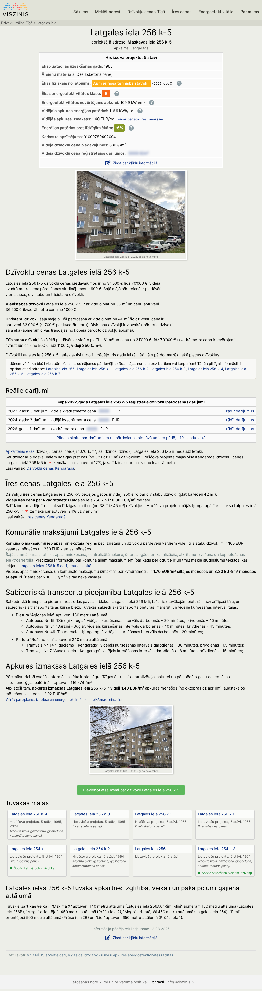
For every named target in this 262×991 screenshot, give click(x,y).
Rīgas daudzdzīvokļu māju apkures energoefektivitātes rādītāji (120, 955)
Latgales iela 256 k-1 (94, 369)
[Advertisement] (218, 311)
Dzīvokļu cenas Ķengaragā (50, 468)
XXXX (104, 410)
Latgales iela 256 (60, 369)
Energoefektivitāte (216, 11)
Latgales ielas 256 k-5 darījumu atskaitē (55, 565)
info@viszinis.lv (180, 981)
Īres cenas (181, 11)
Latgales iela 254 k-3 (217, 848)
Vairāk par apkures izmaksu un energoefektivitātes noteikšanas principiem (65, 699)
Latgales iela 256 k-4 (205, 369)
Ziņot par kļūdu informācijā (135, 163)
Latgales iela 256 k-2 (130, 369)
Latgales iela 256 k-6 (216, 814)
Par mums (250, 11)
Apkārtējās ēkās (20, 451)
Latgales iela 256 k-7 (42, 374)
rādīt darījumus (240, 410)
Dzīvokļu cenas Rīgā (146, 11)
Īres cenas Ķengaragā (46, 516)
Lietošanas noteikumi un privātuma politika (108, 981)
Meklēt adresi (107, 11)
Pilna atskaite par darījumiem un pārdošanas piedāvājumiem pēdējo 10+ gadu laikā (131, 437)
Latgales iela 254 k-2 (91, 848)
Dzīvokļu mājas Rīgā (16, 23)
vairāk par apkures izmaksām (140, 119)
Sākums (80, 11)
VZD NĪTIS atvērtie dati (46, 955)
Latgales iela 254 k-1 (28, 848)
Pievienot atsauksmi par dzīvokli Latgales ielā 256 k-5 (131, 790)
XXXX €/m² (139, 153)
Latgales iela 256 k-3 (168, 369)
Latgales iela (46, 23)
